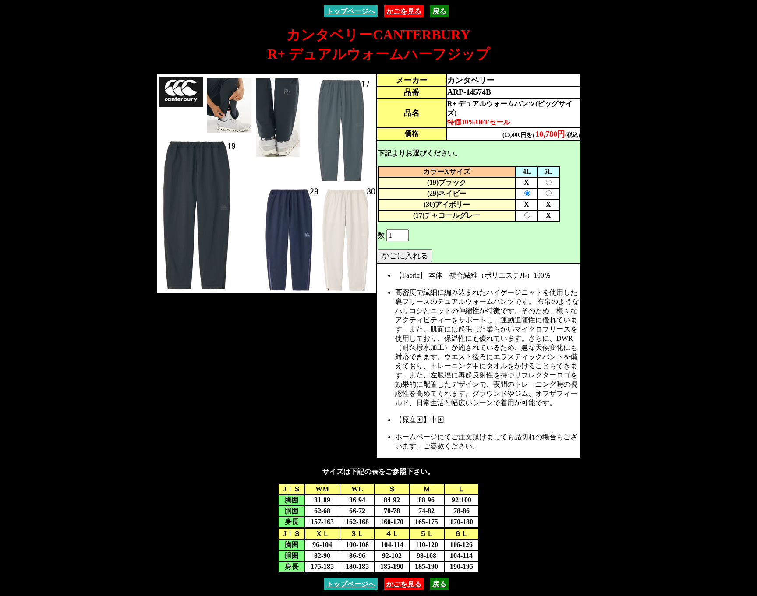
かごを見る (403, 11)
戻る (439, 11)
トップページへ (350, 11)
